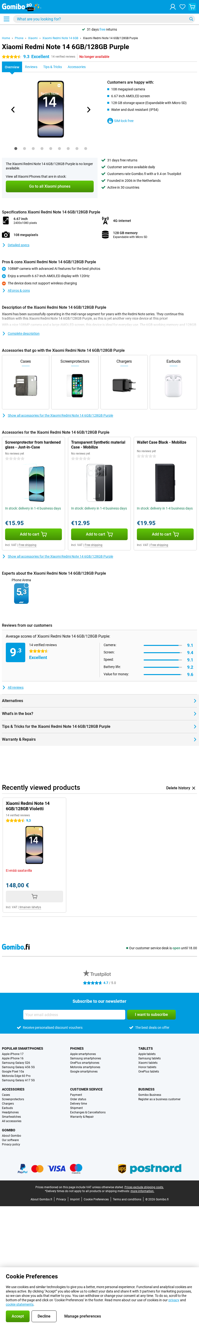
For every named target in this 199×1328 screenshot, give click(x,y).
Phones (77, 1048)
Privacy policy (11, 1144)
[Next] (88, 109)
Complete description (24, 333)
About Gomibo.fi (41, 1199)
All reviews (16, 687)
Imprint (75, 1199)
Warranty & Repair (82, 1116)
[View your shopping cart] (192, 7)
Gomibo (8, 1130)
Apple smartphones (83, 1054)
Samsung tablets (149, 1058)
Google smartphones (84, 1071)
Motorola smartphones (85, 1067)
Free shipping (27, 545)
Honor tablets (147, 1067)
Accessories (13, 1089)
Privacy (61, 1199)
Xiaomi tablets (148, 1062)
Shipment (76, 1108)
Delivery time (78, 1103)
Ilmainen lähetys (30, 907)
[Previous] (13, 109)
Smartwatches (11, 1116)
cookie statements (19, 1304)
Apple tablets (147, 1054)
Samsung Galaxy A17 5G (18, 1080)
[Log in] (173, 7)
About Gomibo (11, 1135)
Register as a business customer (159, 1099)
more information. (142, 1191)
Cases (6, 1095)
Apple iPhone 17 (13, 1054)
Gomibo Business (149, 1095)
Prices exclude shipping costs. (144, 1187)
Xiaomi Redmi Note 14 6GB (60, 38)
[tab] (15, 148)
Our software (10, 1140)
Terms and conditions (127, 1199)
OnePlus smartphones (84, 1062)
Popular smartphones (22, 1048)
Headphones (10, 1112)
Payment (76, 1095)
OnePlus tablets (148, 1071)
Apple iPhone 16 (13, 1058)
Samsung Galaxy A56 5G (18, 1067)
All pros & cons (19, 290)
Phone (19, 38)
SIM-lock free (123, 121)
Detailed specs (18, 245)
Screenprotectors (13, 1099)
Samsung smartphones (85, 1058)
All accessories (11, 1121)
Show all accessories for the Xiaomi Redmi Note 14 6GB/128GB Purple (60, 415)
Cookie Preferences (96, 1199)
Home (6, 38)
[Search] (191, 19)
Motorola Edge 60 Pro (16, 1076)
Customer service (86, 1089)
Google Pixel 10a (13, 1071)
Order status (78, 1099)
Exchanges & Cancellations (88, 1112)
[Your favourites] (182, 7)
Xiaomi (33, 38)
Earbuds (7, 1108)
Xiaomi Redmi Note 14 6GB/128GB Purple (110, 38)
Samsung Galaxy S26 (16, 1062)
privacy (173, 1300)
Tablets (145, 1048)
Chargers (8, 1103)
